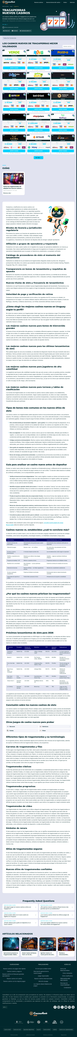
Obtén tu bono (14, 67)
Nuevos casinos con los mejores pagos (14, 981)
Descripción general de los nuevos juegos (40, 972)
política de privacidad (30, 1034)
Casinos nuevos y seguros (14, 971)
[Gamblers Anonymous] (54, 1022)
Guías (65, 2)
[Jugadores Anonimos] (38, 1022)
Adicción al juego (43, 981)
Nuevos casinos (38, 2)
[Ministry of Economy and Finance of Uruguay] (30, 1022)
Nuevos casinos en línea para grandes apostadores (13, 975)
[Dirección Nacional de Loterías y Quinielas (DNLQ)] (19, 1022)
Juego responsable (43, 976)
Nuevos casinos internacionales (43, 978)
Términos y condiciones (47, 1034)
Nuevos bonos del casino (53, 2)
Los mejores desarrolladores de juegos (42, 985)
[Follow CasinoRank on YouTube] (65, 1007)
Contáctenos (67, 987)
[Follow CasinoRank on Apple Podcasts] (72, 1007)
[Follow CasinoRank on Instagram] (58, 1007)
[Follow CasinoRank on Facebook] (54, 1007)
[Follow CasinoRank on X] (61, 1007)
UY (4, 1007)
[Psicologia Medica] (46, 1022)
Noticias (72, 2)
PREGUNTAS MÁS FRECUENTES (65, 979)
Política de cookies (14, 1034)
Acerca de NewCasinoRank (64, 969)
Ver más (37, 157)
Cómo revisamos (67, 973)
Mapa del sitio (63, 1034)
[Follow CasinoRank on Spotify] (68, 1007)
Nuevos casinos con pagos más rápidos (14, 968)
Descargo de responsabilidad (64, 984)
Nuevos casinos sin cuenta (14, 978)
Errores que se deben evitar (43, 968)
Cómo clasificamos (67, 976)
